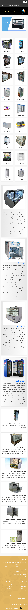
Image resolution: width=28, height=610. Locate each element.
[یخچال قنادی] (14, 24)
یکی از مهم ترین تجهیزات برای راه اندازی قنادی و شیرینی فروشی (15, 449)
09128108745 (17, 572)
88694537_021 (18, 577)
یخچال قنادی (21, 326)
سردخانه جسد (20, 263)
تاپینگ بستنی (20, 209)
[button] (12, 32)
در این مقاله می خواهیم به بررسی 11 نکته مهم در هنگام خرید (15, 425)
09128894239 (17, 569)
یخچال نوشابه (20, 381)
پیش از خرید (24, 545)
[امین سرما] (23, 11)
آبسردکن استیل (19, 545)
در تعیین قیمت (23, 473)
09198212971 (17, 574)
